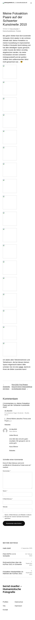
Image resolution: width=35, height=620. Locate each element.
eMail (21, 367)
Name (5, 491)
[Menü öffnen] (31, 3)
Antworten (7, 424)
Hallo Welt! (7, 548)
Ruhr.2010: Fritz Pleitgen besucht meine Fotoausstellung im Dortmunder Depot (22, 387)
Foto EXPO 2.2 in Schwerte (9, 555)
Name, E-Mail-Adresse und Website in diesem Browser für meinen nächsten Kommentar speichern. (18, 516)
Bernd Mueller (14, 29)
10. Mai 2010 (8, 410)
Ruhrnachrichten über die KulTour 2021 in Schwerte (12, 563)
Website (5, 507)
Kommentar (6, 471)
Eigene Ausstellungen (9, 31)
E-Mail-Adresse (8, 499)
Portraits (18, 31)
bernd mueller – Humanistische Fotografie (12, 589)
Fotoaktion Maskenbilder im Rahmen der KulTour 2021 (13, 572)
